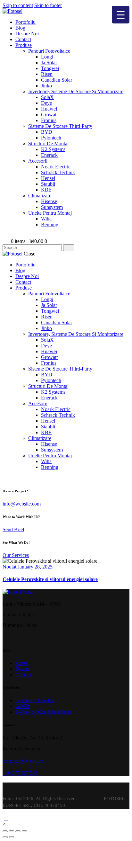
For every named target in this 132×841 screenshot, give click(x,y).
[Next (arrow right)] (11, 837)
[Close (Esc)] (5, 831)
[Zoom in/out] (24, 831)
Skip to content (18, 5)
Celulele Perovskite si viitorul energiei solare (50, 579)
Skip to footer (48, 5)
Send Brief (13, 529)
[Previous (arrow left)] (5, 837)
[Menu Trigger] (120, 14)
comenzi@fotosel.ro (23, 761)
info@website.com (22, 503)
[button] (4, 824)
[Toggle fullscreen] (18, 831)
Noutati (10, 566)
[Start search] (68, 247)
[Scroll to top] (6, 818)
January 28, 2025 (35, 566)
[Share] (11, 831)
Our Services (16, 555)
